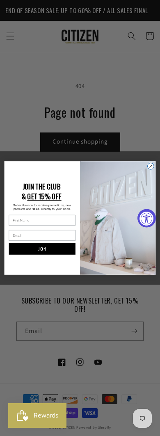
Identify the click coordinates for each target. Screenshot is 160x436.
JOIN (42, 249)
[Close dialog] (150, 166)
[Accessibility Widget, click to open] (146, 218)
